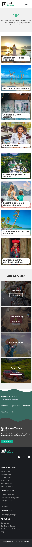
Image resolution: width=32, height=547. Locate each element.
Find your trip (16, 347)
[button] (26, 4)
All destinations (16, 295)
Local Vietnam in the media (9, 400)
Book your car (16, 372)
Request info (16, 321)
